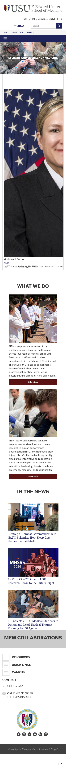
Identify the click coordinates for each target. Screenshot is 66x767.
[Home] (33, 8)
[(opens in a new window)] (19, 734)
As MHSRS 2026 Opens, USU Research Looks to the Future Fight (31, 581)
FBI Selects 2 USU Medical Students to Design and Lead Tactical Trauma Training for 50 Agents (33, 624)
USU (6, 32)
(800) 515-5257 (15, 685)
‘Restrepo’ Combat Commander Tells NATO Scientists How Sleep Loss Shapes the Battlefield (32, 537)
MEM (29, 32)
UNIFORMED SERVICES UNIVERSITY (42, 18)
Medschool (17, 32)
